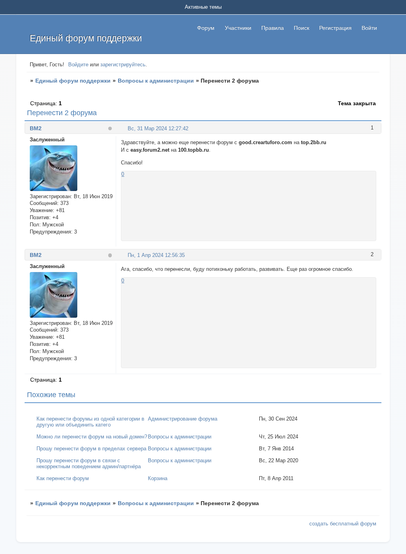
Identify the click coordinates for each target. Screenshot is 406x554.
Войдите (78, 65)
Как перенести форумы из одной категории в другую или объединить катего (90, 422)
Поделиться (124, 128)
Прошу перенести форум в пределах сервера (91, 449)
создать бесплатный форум (342, 524)
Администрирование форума (182, 419)
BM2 (36, 128)
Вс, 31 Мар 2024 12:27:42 (158, 128)
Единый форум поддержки (73, 80)
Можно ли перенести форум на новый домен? (91, 437)
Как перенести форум (62, 478)
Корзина (157, 478)
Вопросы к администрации (156, 80)
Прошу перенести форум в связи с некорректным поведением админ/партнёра (88, 463)
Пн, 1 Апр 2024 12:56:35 (156, 255)
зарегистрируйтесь (123, 65)
